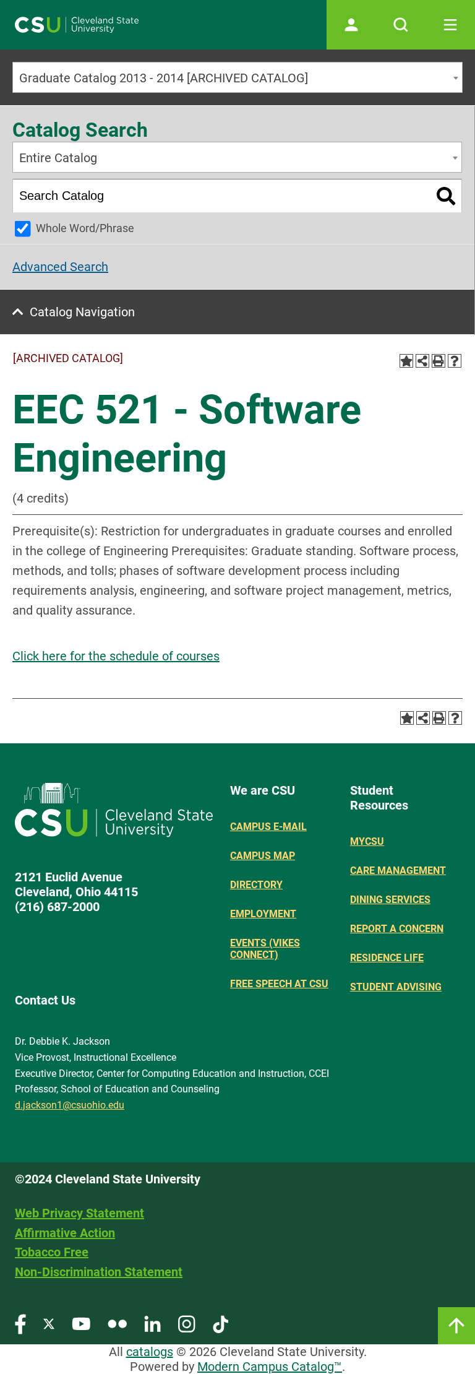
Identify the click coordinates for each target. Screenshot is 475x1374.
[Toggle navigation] (450, 25)
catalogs (149, 1351)
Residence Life (387, 958)
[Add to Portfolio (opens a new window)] (406, 361)
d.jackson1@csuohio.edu (69, 1105)
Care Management (398, 870)
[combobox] (237, 77)
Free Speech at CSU (279, 984)
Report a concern (396, 929)
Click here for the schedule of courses (116, 656)
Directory (256, 885)
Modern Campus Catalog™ (269, 1366)
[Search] (446, 196)
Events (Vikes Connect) (265, 949)
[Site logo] (77, 25)
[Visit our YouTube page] (81, 1323)
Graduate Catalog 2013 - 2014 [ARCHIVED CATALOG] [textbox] (163, 78)
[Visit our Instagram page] (186, 1323)
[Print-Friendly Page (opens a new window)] (438, 361)
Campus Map (262, 856)
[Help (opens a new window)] (454, 361)
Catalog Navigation (82, 312)
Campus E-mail (268, 826)
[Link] (456, 1325)
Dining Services (390, 899)
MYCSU (367, 841)
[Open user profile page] (351, 25)
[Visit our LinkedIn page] (152, 1323)
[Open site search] (401, 25)
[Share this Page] (422, 361)
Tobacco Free (51, 1252)
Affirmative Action (65, 1232)
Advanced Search (60, 266)
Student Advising (396, 987)
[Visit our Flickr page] (117, 1323)
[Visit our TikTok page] (220, 1323)
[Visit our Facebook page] (20, 1323)
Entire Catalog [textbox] (58, 157)
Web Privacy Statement (79, 1213)
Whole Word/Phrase (85, 228)
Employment (263, 914)
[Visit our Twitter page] (48, 1323)
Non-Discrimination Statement (98, 1271)
